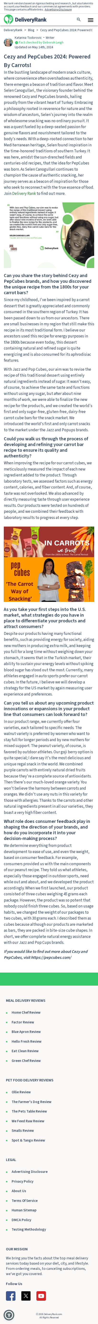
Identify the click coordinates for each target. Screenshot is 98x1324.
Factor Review (23, 1022)
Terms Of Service (25, 1200)
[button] (9, 1315)
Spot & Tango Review (28, 1140)
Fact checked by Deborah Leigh (41, 42)
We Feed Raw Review (28, 1121)
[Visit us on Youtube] (41, 1296)
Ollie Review (21, 1092)
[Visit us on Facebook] (10, 1296)
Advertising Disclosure (30, 1171)
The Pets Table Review (29, 1111)
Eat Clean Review (25, 1051)
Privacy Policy (22, 1181)
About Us (19, 1191)
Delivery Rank (24, 194)
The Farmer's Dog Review (31, 1101)
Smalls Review (23, 1130)
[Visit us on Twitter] (26, 1296)
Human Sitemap (24, 1210)
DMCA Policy (21, 1220)
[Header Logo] (25, 19)
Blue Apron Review (26, 1031)
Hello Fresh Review (26, 1041)
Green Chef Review (26, 1060)
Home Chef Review (26, 1012)
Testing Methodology (29, 1229)
